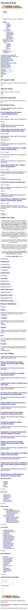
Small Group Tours (7, 535)
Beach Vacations (7, 547)
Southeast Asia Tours (8, 530)
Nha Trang (14, 207)
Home (4, 21)
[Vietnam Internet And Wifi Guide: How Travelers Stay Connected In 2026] (14, 470)
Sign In (5, 11)
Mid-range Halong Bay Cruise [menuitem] (13, 511)
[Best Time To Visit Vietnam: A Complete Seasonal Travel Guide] (14, 369)
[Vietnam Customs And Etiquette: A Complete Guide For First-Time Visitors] (14, 448)
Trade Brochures (7, 569)
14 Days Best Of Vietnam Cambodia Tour (13, 182)
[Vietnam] (3, 306)
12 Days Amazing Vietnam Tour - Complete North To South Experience (13, 148)
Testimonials (6, 568)
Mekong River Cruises (7, 300)
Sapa (5, 171)
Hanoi (2, 119)
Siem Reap (8, 188)
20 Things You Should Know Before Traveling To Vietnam (11, 422)
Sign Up (5, 12)
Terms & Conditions (8, 560)
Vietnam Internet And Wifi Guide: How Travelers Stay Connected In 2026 (12, 474)
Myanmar (8, 29)
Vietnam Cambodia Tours (9, 531)
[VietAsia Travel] (11, 7)
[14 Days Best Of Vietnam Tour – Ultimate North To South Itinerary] (14, 162)
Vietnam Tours (9, 32)
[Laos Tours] (4, 275)
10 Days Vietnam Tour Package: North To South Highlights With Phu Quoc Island (13, 130)
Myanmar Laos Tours (8, 544)
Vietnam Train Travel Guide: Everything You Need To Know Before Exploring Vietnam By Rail (14, 464)
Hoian (16, 119)
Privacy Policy (6, 562)
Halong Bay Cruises (6, 295)
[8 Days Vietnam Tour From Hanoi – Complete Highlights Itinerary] (14, 109)
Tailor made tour (7, 570)
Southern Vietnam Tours (9, 539)
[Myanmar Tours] (5, 281)
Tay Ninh (3, 173)
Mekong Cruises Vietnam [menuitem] (12, 518)
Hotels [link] (4, 42)
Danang (12, 119)
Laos (7, 28)
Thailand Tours (9, 34)
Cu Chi (25, 171)
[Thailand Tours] (5, 269)
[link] (8, 55)
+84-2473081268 (23, 604)
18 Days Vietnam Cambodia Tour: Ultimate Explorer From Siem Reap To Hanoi (13, 199)
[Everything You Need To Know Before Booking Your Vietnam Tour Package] (14, 408)
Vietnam (8, 24)
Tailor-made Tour (7, 51)
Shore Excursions (7, 541)
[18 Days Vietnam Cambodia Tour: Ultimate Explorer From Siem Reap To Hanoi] (14, 196)
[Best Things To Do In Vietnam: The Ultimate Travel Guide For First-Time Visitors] (14, 388)
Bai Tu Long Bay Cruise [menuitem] (12, 513)
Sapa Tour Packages (8, 540)
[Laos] (2, 332)
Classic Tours (6, 532)
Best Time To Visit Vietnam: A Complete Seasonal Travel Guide (12, 374)
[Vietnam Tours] (4, 258)
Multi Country (9, 38)
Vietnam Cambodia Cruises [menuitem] (12, 517)
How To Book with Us (14, 256)
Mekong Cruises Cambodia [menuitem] (12, 520)
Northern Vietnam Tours (9, 536)
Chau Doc (14, 205)
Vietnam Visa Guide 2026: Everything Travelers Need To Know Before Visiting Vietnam (12, 363)
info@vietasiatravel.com (6, 604)
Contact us (5, 564)
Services (5, 50)
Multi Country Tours (7, 289)
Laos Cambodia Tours (8, 543)
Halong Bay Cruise (7, 39)
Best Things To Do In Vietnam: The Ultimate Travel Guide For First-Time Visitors (14, 393)
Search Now (3, 73)
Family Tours (6, 534)
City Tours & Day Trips (8, 548)
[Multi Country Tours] (6, 286)
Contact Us (6, 52)
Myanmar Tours (10, 37)
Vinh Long (7, 173)
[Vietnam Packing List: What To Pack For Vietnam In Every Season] (14, 398)
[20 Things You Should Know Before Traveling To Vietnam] (14, 418)
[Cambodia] (3, 315)
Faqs (4, 566)
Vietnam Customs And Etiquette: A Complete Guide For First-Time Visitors (14, 453)
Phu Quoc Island (22, 136)
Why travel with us (7, 565)
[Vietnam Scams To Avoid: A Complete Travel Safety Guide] (14, 379)
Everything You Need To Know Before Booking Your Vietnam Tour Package (12, 413)
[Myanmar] (3, 341)
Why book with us (7, 559)
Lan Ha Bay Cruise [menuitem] (10, 514)
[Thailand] (3, 324)
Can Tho (13, 173)
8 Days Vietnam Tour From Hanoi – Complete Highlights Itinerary (11, 113)
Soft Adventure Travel (8, 545)
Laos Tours (8, 35)
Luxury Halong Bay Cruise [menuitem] (12, 510)
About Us (5, 556)
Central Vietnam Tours (8, 538)
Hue (14, 171)
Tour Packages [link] (6, 30)
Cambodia (8, 25)
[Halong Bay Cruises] (6, 292)
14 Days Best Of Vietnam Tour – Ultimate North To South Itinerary (13, 165)
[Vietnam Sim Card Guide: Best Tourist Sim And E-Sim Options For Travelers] (14, 427)
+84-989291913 (15, 604)
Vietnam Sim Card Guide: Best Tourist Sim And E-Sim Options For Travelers (13, 432)
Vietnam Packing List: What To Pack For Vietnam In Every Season (13, 403)
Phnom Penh (9, 205)
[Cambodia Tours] (5, 264)
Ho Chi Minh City (22, 119)
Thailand (8, 26)
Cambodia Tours (10, 33)
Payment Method (7, 561)
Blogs (4, 572)
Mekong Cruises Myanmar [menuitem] (12, 522)
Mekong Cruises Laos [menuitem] (11, 519)
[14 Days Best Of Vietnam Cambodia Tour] (11, 179)
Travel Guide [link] (6, 22)
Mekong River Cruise (8, 41)
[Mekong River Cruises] (6, 297)
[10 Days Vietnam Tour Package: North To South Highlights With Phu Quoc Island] (14, 126)
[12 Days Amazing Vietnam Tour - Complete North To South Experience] (14, 145)
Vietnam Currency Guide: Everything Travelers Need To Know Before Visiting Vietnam (12, 443)
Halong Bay (7, 119)
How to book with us (8, 557)
